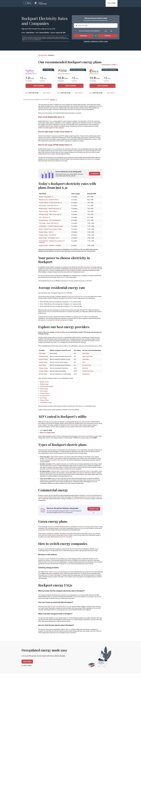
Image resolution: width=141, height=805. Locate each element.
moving (46, 559)
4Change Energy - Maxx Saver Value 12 (50, 214)
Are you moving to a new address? (89, 31)
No (111, 31)
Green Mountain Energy (44, 535)
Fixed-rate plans (62, 460)
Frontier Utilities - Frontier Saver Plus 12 (50, 202)
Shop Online (27, 661)
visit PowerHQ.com (78, 498)
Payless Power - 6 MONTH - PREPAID (50, 245)
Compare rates (93, 509)
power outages (42, 425)
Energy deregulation (71, 270)
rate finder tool (89, 159)
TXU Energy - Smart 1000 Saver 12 (49, 223)
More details (46, 93)
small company (43, 497)
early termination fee (47, 460)
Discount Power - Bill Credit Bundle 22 (50, 220)
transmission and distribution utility (88, 436)
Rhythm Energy (56, 535)
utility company (86, 422)
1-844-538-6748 (32, 93)
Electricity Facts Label (62, 537)
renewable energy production (61, 526)
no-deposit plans (64, 471)
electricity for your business (88, 497)
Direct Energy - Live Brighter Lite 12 (49, 238)
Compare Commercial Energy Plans (96, 41)
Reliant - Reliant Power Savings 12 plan (50, 229)
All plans (52, 99)
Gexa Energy (96, 533)
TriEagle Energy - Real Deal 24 (47, 235)
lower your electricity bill (59, 606)
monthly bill (55, 465)
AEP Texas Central (73, 425)
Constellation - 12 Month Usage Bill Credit (51, 226)
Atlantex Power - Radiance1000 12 (49, 199)
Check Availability (38, 86)
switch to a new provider (56, 572)
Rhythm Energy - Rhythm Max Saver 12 (50, 208)
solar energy (86, 526)
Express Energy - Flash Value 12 (48, 211)
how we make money (30, 39)
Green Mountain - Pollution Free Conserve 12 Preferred (52, 241)
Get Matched (83, 35)
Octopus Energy (67, 535)
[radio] (103, 31)
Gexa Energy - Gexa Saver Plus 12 (48, 205)
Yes (106, 31)
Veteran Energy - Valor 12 (46, 232)
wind (78, 526)
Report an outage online (47, 432)
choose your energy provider (91, 269)
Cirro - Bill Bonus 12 (44, 217)
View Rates (108, 35)
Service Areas (42, 55)
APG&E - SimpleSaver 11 (46, 197)
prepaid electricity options (82, 471)
